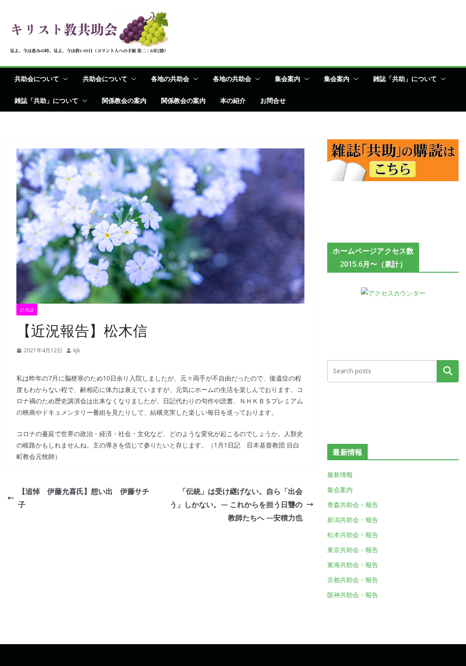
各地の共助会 (170, 78)
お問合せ (273, 100)
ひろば (27, 309)
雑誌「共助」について (405, 78)
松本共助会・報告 (352, 534)
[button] (63, 78)
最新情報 (340, 474)
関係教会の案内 (124, 100)
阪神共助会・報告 (352, 594)
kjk (76, 350)
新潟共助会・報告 (352, 519)
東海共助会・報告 (352, 564)
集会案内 (287, 78)
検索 (448, 371)
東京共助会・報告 (352, 549)
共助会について (37, 78)
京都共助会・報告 (352, 579)
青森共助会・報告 (352, 504)
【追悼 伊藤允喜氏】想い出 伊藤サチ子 (83, 497)
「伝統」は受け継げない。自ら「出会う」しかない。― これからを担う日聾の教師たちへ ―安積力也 (236, 504)
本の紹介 (233, 100)
